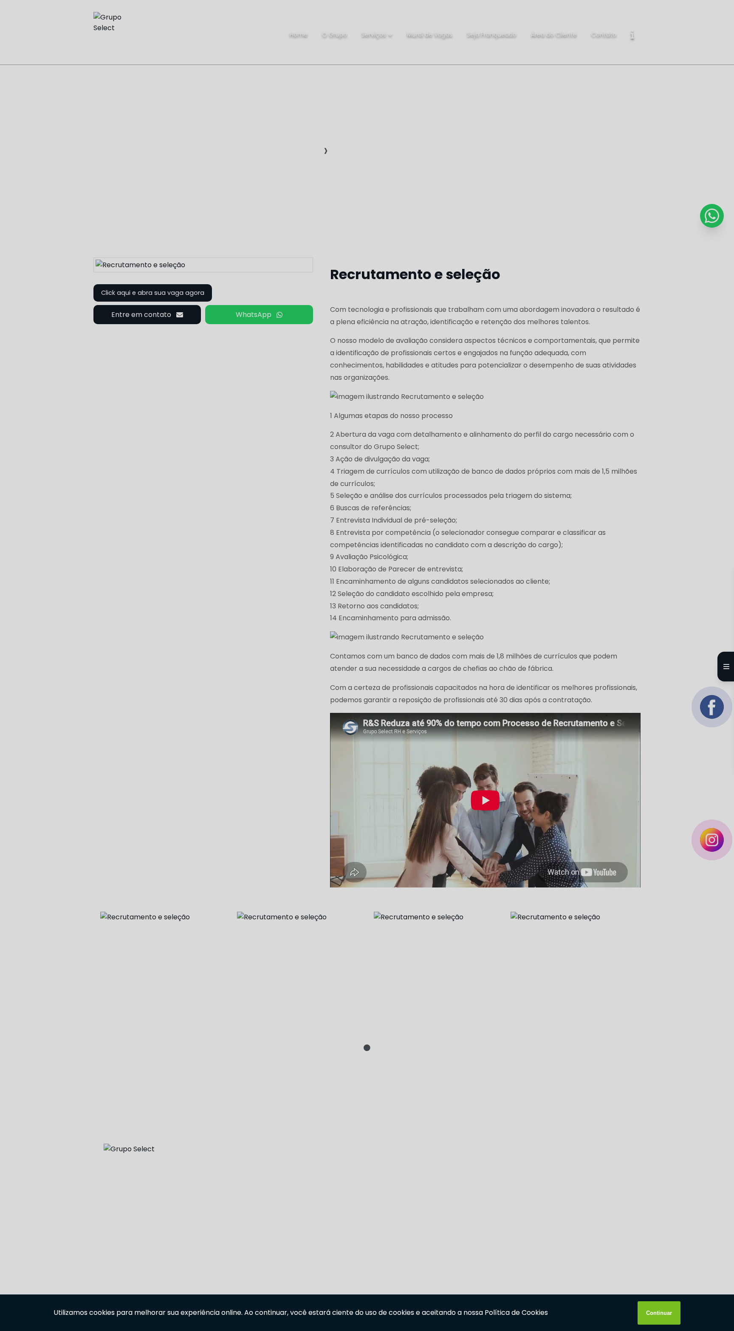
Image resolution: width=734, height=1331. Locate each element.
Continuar (659, 1313)
